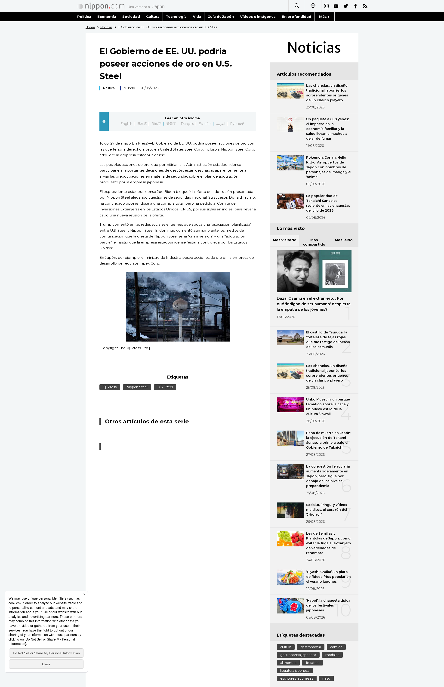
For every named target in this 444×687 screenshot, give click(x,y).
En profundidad (296, 16)
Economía (106, 16)
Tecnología (176, 16)
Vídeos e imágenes (258, 16)
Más (323, 16)
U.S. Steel (165, 387)
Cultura (153, 16)
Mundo (129, 88)
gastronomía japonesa (298, 655)
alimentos (288, 663)
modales (332, 655)
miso (326, 678)
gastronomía (310, 647)
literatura (312, 663)
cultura (285, 647)
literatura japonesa (294, 671)
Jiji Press (110, 387)
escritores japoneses (296, 678)
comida (336, 647)
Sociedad (131, 16)
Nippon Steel (137, 387)
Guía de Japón (220, 16)
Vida (197, 16)
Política (84, 16)
